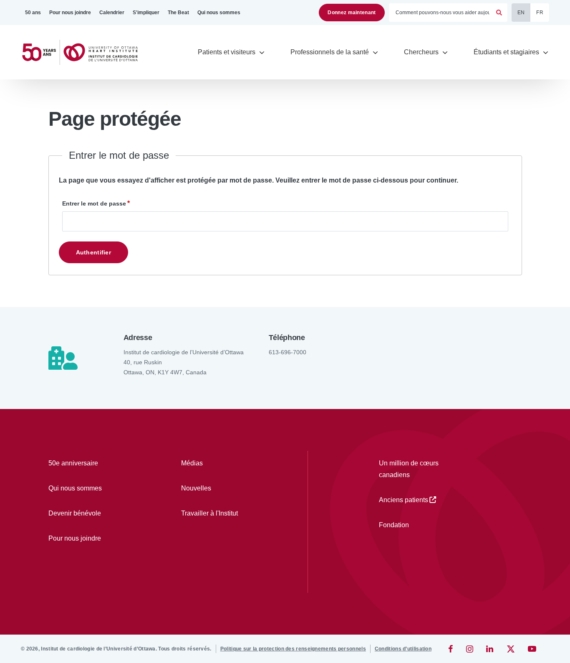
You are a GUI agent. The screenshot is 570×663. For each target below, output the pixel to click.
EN (521, 12)
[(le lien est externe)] (451, 648)
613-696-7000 (287, 352)
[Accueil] (83, 52)
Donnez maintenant (352, 12)
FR (539, 12)
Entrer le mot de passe (94, 203)
